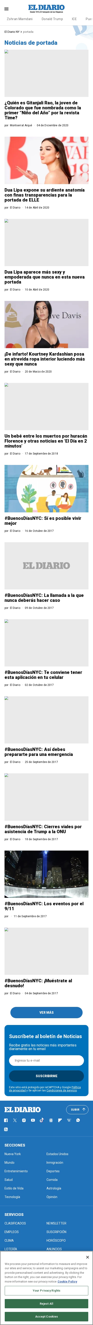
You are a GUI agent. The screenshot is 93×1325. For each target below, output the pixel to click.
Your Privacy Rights (46, 1290)
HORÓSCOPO (56, 1240)
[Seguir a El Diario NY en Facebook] (5, 1120)
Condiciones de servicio (61, 1090)
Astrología (53, 1188)
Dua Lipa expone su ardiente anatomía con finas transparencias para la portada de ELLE (45, 195)
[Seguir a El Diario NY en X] (14, 1120)
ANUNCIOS (54, 1249)
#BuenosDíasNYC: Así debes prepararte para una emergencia (39, 752)
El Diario (15, 207)
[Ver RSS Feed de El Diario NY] (5, 1129)
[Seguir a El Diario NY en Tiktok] (41, 1120)
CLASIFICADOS (15, 1223)
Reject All (46, 1303)
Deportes (53, 1171)
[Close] (88, 1257)
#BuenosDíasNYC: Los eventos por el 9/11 (44, 906)
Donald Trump (52, 19)
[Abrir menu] (6, 9)
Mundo (9, 1162)
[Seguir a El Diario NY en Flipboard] (60, 1120)
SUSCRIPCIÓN (56, 1232)
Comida (52, 1180)
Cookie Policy (67, 1281)
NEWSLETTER (56, 1223)
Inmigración (54, 1162)
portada (28, 31)
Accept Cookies (46, 1316)
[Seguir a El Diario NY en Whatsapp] (78, 1120)
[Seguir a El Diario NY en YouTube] (32, 1120)
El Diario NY (12, 31)
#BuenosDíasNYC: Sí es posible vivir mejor (43, 521)
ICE (74, 19)
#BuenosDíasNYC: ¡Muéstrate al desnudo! (38, 983)
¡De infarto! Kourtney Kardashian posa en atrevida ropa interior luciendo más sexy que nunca (45, 359)
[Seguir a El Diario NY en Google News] (51, 1120)
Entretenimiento (16, 1171)
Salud (9, 1180)
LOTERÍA (11, 1249)
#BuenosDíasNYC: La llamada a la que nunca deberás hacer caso (44, 598)
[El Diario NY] (46, 9)
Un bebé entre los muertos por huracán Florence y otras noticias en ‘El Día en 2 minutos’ (46, 441)
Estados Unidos (57, 1154)
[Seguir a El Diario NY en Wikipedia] (69, 1120)
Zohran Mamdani (20, 19)
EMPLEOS (12, 1232)
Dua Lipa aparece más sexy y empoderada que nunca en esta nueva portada (45, 277)
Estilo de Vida (14, 1188)
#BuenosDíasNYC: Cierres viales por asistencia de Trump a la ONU (43, 829)
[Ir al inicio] (23, 1109)
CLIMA (9, 1240)
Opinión (51, 1197)
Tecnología (12, 1197)
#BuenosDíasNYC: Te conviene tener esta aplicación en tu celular (43, 675)
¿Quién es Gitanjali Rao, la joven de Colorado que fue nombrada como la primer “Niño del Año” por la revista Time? (43, 110)
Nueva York (13, 1154)
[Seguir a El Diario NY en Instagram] (23, 1120)
